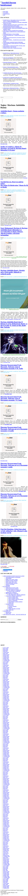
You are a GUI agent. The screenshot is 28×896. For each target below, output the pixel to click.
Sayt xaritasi (5, 12)
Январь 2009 (6, 872)
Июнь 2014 (5, 815)
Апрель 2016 (6, 790)
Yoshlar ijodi (11, 602)
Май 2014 (5, 816)
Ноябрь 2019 (6, 739)
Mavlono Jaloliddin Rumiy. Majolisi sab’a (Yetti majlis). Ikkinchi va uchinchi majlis (13, 272)
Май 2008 (5, 882)
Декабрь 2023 (6, 683)
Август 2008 (6, 878)
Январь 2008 (6, 886)
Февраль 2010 (6, 858)
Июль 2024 (5, 675)
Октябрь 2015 (6, 797)
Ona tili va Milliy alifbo (13, 597)
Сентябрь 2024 (6, 673)
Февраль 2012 (6, 848)
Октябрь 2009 (6, 863)
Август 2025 (6, 661)
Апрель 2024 (6, 679)
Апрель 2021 (6, 720)
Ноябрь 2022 (6, 697)
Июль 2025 (5, 662)
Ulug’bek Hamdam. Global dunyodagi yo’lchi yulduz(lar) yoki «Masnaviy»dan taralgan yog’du (14, 530)
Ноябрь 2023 (6, 685)
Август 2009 (6, 865)
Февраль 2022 (6, 708)
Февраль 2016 (6, 792)
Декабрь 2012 (6, 836)
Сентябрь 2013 (6, 826)
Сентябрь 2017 (6, 770)
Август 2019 (6, 743)
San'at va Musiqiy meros (13, 598)
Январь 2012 (6, 849)
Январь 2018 (6, 765)
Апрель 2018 (6, 762)
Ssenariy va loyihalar (10, 584)
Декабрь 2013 (6, 822)
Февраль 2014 (6, 820)
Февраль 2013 (6, 834)
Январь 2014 (6, 821)
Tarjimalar (8, 585)
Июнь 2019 (5, 745)
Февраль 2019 (6, 750)
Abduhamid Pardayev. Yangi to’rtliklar (11, 34)
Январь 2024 (6, 682)
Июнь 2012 (5, 843)
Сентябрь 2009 (6, 864)
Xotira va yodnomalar (12, 600)
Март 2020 (5, 735)
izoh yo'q (11, 116)
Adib (5, 115)
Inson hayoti (10, 605)
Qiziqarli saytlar (6, 13)
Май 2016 (5, 788)
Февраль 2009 (6, 871)
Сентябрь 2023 (6, 687)
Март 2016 (5, 791)
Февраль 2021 (6, 722)
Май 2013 (5, 830)
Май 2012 (5, 844)
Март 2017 (5, 777)
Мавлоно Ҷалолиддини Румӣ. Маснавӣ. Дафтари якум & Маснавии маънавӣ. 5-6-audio (14, 429)
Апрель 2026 (6, 652)
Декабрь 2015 (6, 794)
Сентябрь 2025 (6, 660)
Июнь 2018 (5, 759)
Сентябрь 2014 (6, 812)
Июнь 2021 (5, 717)
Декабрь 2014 (6, 808)
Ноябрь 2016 (6, 781)
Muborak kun (8, 612)
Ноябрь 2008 (6, 875)
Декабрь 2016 (6, 780)
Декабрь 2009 (6, 861)
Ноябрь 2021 (6, 711)
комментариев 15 (9, 501)
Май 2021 (5, 718)
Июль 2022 (5, 702)
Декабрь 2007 (6, 888)
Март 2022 (5, 707)
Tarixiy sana (8, 613)
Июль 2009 (5, 867)
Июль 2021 (5, 716)
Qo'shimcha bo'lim (9, 604)
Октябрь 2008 (6, 876)
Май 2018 (5, 760)
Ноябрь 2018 (6, 753)
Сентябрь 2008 (6, 877)
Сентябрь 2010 (6, 856)
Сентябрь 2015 (6, 798)
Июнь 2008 (5, 881)
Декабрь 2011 (6, 850)
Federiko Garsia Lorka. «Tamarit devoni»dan (12, 48)
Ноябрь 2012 (6, 837)
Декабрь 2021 (6, 710)
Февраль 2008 (6, 885)
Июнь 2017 (5, 773)
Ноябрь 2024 (6, 671)
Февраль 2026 (6, 654)
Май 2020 (5, 732)
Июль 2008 (5, 879)
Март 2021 (5, 721)
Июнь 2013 (5, 829)
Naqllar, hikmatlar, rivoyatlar (12, 115)
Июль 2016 (5, 786)
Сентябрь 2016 (6, 784)
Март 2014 (5, 819)
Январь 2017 (6, 779)
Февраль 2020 (6, 736)
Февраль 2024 (6, 681)
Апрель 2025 (6, 665)
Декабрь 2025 (6, 657)
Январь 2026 (6, 655)
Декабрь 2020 (6, 724)
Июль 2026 (5, 648)
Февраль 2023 (6, 694)
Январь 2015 (6, 807)
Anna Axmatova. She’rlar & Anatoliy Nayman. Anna (14, 45)
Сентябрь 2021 (6, 714)
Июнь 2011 (5, 851)
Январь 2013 (6, 835)
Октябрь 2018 (6, 755)
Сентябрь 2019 (6, 742)
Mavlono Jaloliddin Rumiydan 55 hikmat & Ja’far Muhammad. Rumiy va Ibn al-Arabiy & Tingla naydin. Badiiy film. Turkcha (14, 324)
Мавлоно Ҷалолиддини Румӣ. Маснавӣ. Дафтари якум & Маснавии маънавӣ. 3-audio (14, 465)
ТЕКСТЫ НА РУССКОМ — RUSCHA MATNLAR (14, 614)
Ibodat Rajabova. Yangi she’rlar (9, 46)
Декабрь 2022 (6, 696)
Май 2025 (5, 664)
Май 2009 (5, 869)
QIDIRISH (5, 571)
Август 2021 (6, 715)
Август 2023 (6, 688)
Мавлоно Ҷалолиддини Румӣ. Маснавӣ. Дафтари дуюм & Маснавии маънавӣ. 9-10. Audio (12, 366)
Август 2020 (6, 729)
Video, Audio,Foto (22, 371)
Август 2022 (6, 701)
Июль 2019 (5, 744)
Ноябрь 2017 (6, 767)
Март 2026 (5, 653)
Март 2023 (5, 693)
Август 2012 (6, 841)
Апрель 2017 (6, 776)
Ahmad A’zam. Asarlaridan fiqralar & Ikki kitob (13, 42)
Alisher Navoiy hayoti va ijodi (12, 587)
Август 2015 (6, 799)
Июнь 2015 (5, 801)
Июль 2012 (5, 842)
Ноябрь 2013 (6, 823)
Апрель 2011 (6, 853)
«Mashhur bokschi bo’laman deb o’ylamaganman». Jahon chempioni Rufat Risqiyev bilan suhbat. (15, 25)
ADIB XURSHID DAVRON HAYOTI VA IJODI (13, 576)
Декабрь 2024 (6, 669)
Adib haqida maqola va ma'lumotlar (13, 577)
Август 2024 (6, 674)
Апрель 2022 (6, 706)
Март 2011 (5, 854)
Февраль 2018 (6, 764)
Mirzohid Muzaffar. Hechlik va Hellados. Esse (12, 27)
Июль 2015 (5, 800)
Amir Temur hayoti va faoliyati (12, 588)
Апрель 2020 (6, 734)
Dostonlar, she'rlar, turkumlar (12, 580)
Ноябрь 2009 (6, 862)
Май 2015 (5, 802)
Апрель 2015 (6, 804)
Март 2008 (5, 884)
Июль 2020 (5, 730)
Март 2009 (5, 870)
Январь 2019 (6, 751)
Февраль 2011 (6, 855)
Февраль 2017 (6, 778)
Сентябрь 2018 (6, 756)
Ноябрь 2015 (6, 795)
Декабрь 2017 (6, 766)
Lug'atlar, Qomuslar (12, 606)
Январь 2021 (6, 723)
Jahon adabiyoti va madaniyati (12, 237)
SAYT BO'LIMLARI (7, 569)
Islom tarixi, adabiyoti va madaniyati (13, 590)
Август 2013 (6, 827)
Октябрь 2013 (6, 825)
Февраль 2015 (6, 806)
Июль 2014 (5, 814)
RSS (4, 15)
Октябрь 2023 (6, 686)
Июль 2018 (5, 758)
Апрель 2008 (6, 883)
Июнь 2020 (5, 731)
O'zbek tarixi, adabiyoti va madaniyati (14, 152)
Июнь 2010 (5, 857)
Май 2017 (5, 774)
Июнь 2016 (5, 787)
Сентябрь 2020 (6, 728)
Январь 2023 (6, 695)
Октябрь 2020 (6, 727)
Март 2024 (5, 680)
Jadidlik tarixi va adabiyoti (11, 592)
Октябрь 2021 (6, 713)
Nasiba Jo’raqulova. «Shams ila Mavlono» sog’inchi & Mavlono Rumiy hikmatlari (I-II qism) (14, 148)
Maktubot (10, 607)
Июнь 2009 (5, 868)
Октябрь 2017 (6, 769)
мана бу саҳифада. (9, 319)
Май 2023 (5, 690)
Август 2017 (6, 771)
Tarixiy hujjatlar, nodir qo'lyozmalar (15, 599)
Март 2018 (5, 763)
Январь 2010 (6, 860)
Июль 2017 (5, 772)
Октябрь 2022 (6, 699)
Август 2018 (6, 757)
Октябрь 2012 (6, 839)
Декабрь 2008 (6, 874)
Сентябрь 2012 (6, 840)
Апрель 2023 (6, 692)
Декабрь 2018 (6, 752)
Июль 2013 (5, 828)
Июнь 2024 (5, 676)
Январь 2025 (6, 668)
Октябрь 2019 (6, 741)
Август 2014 (6, 813)
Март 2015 (5, 805)
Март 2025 (5, 666)
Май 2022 (5, 704)
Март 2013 (5, 833)
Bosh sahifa (5, 11)
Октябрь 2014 (6, 811)
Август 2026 (6, 647)
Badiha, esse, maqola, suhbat (12, 579)
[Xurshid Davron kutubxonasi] (14, 5)
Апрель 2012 (6, 846)
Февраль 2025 (6, 667)
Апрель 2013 (6, 832)
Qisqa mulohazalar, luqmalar (11, 583)
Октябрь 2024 (6, 672)
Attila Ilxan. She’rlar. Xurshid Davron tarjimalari (13, 30)
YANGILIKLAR (6, 611)
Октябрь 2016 (6, 783)
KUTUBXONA (6, 586)
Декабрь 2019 (6, 738)
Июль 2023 (5, 689)
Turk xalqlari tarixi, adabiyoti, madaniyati (17, 154)
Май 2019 (5, 746)
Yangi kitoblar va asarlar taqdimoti (15, 601)
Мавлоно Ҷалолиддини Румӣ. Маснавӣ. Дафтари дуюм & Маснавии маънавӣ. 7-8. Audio (11, 398)
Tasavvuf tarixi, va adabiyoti (12, 276)
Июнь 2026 (5, 650)
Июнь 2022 (5, 703)
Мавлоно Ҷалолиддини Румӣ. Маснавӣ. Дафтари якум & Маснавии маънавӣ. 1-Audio (14, 495)
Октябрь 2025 (6, 659)
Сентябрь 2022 (6, 700)
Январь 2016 (6, 793)
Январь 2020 (6, 737)
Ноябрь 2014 (6, 809)
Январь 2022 (6, 709)
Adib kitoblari (8, 578)
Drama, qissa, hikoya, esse (11, 581)
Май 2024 (5, 678)
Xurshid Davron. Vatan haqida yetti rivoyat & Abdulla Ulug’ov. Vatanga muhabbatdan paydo (14, 20)
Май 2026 (5, 651)
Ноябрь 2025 (6, 658)
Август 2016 (6, 785)
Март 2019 (5, 749)
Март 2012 (5, 847)
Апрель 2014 (6, 818)
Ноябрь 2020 (6, 725)
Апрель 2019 (6, 748)
